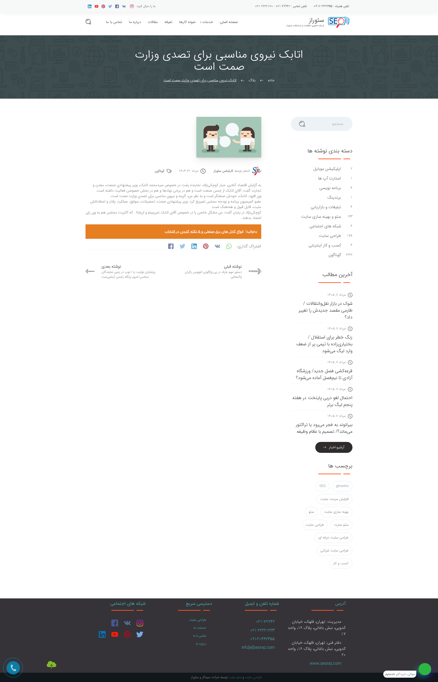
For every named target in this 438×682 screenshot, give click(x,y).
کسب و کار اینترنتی (324, 245)
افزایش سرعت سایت (334, 499)
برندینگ (333, 198)
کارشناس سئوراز (223, 171)
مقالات (153, 22)
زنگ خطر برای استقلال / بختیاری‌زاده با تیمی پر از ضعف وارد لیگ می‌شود (324, 344)
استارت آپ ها (329, 178)
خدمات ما (200, 627)
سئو (311, 512)
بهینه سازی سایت (336, 512)
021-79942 (265, 621)
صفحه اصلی (229, 22)
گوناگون (159, 171)
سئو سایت (341, 525)
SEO (322, 486)
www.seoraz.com (325, 663)
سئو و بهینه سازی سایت (320, 217)
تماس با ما (114, 22)
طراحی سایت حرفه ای (333, 537)
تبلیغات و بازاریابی (325, 207)
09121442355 (262, 639)
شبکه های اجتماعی (324, 226)
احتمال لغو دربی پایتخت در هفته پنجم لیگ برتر (322, 401)
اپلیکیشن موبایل (326, 169)
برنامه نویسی (329, 188)
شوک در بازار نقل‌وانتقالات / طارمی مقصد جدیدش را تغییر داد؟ (325, 310)
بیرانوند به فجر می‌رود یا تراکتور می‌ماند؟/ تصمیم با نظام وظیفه (324, 428)
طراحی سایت (329, 236)
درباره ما (135, 22)
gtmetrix (342, 486)
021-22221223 (262, 630)
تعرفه (168, 22)
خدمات (207, 22)
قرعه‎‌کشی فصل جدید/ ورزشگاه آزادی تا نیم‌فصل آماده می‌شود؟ (324, 374)
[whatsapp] (425, 669)
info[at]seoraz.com (258, 647)
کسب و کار (341, 563)
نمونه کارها (187, 22)
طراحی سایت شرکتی (334, 550)
